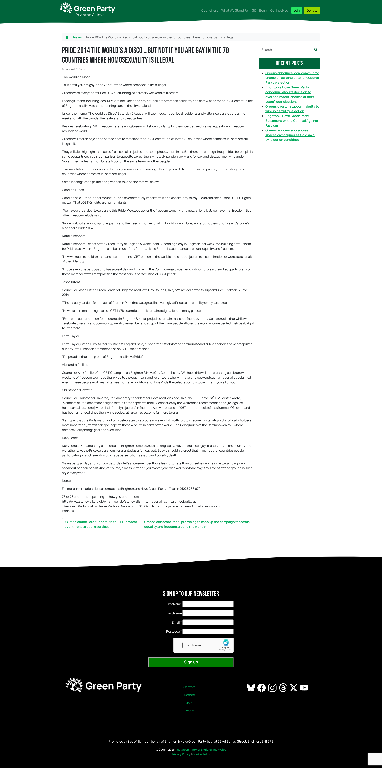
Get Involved (279, 10)
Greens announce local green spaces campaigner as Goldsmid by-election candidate (290, 135)
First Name (174, 604)
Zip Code (167, 631)
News (77, 37)
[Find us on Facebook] (261, 687)
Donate (312, 10)
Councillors (209, 10)
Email (177, 622)
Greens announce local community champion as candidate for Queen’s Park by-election (292, 78)
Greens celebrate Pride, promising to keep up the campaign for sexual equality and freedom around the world (197, 524)
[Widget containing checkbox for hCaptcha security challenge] (203, 645)
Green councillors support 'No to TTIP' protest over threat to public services (101, 524)
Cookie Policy (201, 754)
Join (297, 10)
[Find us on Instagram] (272, 687)
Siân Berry (259, 10)
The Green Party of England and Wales (200, 749)
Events (189, 711)
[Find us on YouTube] (304, 687)
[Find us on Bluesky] (251, 687)
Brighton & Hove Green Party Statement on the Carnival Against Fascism (291, 121)
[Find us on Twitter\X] (293, 687)
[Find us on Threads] (283, 687)
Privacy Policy (181, 754)
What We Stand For (235, 10)
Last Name (174, 613)
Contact (189, 687)
